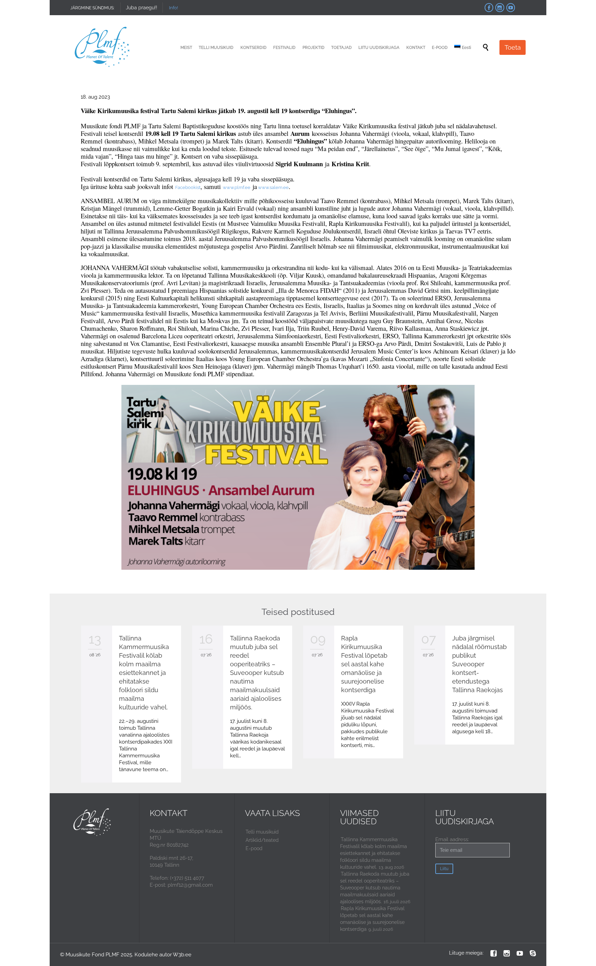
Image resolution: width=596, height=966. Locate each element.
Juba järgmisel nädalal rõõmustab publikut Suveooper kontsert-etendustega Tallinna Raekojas (479, 664)
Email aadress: (452, 839)
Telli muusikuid (262, 832)
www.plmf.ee (236, 187)
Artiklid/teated (262, 840)
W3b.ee (182, 955)
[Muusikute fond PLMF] (102, 47)
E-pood (254, 848)
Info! (173, 7)
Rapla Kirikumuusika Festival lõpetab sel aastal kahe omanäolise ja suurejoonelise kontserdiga (364, 664)
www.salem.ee (273, 187)
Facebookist (187, 187)
